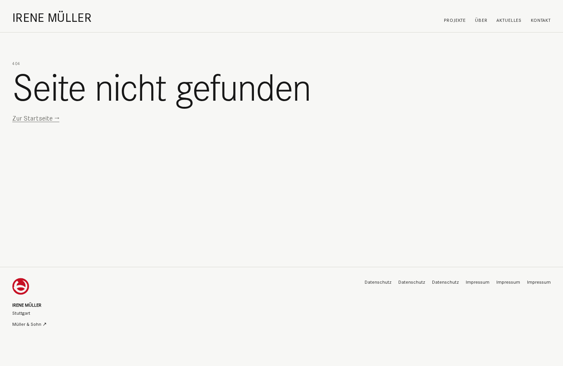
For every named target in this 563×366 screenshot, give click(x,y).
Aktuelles (509, 19)
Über (481, 19)
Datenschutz (378, 281)
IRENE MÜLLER (52, 17)
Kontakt (541, 19)
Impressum (477, 281)
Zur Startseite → (35, 118)
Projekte (455, 19)
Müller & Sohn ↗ (29, 323)
